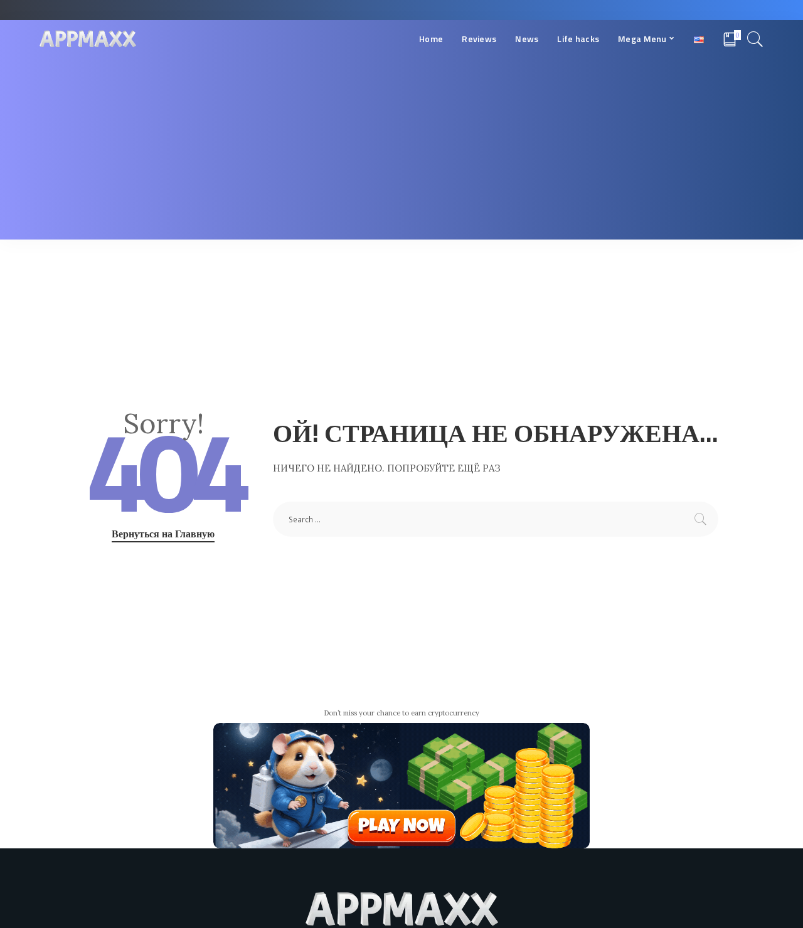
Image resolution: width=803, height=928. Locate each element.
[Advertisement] (401, 152)
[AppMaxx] (88, 39)
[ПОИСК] (755, 39)
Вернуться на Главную (163, 533)
